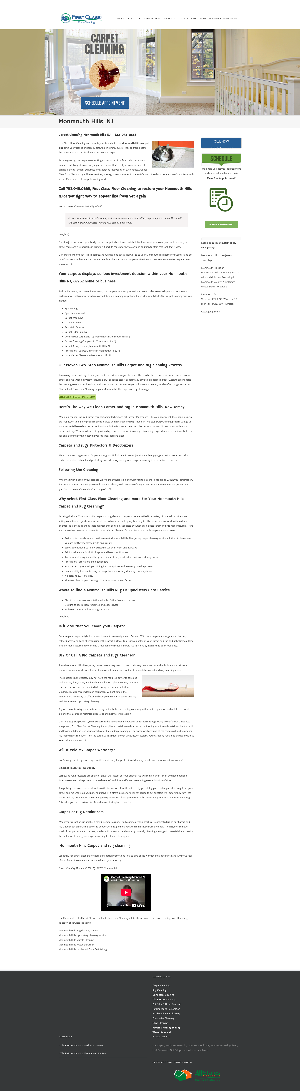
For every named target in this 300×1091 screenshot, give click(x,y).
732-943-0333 (221, 143)
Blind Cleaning (160, 1022)
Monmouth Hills (74, 665)
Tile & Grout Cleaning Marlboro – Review (82, 1045)
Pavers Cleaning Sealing (166, 1027)
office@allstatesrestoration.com (227, 4)
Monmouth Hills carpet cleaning (83, 179)
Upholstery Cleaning (163, 994)
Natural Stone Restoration (166, 1008)
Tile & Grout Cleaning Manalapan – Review (83, 1053)
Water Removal (161, 1032)
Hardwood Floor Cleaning (166, 1013)
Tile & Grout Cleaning (163, 999)
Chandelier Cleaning (163, 1018)
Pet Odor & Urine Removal (166, 1004)
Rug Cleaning (159, 990)
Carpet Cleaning (160, 985)
